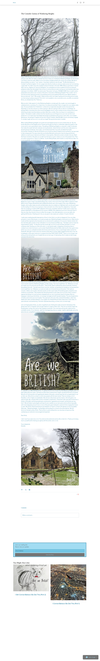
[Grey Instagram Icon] (81, 3)
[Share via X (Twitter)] (25, 489)
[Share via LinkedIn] (29, 489)
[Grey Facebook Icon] (77, 3)
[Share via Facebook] (22, 489)
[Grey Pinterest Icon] (84, 3)
